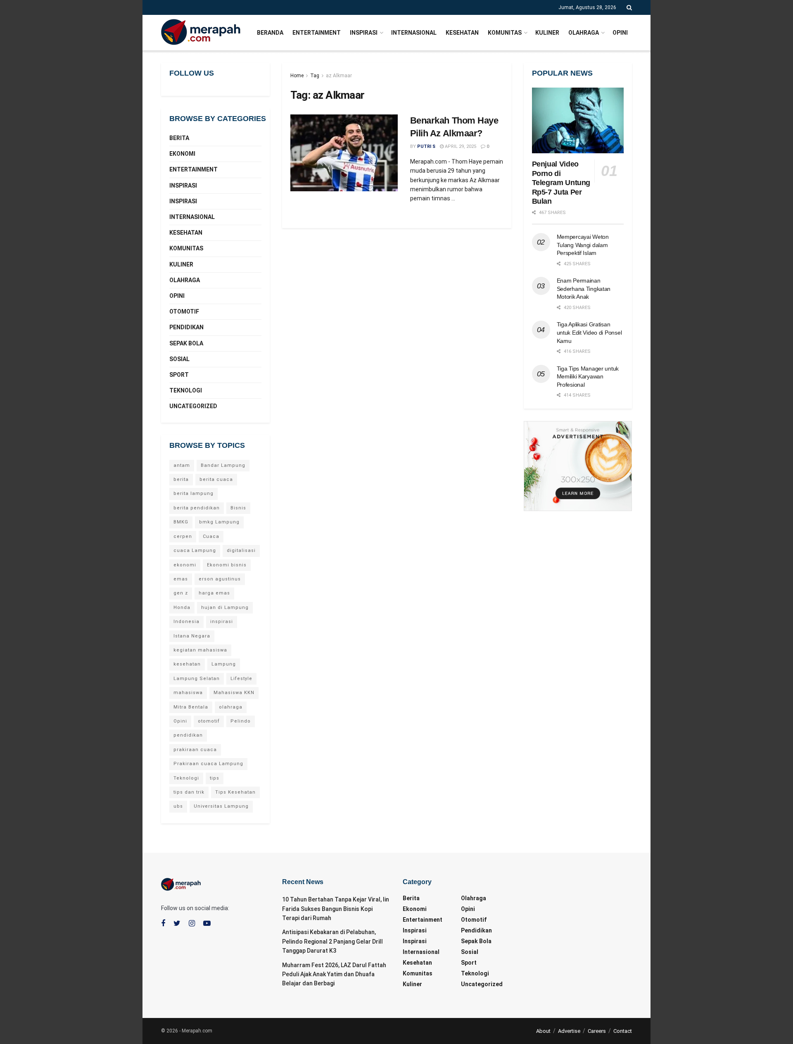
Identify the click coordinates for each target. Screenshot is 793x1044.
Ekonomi (182, 153)
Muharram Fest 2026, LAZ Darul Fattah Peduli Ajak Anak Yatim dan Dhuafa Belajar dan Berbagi (334, 974)
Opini (620, 32)
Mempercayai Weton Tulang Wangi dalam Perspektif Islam (583, 244)
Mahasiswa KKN (234, 692)
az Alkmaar (339, 75)
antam (181, 465)
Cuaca (211, 536)
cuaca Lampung (194, 550)
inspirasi (221, 621)
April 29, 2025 (460, 146)
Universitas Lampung (221, 806)
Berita (179, 138)
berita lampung (193, 493)
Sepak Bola (186, 343)
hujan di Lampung (225, 607)
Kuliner (547, 32)
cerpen (182, 536)
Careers (597, 1031)
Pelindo (240, 721)
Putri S (426, 146)
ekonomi (184, 565)
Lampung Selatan (196, 678)
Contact (622, 1031)
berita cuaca (216, 479)
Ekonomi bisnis (227, 565)
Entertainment (316, 32)
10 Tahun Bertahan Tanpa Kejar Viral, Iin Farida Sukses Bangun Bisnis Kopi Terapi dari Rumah (335, 908)
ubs (178, 806)
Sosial (179, 359)
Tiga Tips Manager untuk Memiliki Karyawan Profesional (588, 376)
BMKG (180, 522)
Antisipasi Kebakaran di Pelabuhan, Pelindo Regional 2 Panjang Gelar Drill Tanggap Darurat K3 (332, 941)
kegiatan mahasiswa (200, 650)
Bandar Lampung (223, 465)
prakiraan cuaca (195, 749)
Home (297, 75)
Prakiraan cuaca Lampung (208, 763)
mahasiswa (188, 692)
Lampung (223, 664)
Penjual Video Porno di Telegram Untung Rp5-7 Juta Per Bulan (561, 182)
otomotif (209, 721)
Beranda (270, 32)
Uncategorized (193, 406)
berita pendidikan (196, 508)
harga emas (214, 593)
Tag (314, 75)
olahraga (230, 707)
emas (180, 579)
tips (214, 778)
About (543, 1031)
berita (181, 479)
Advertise (569, 1031)
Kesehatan (462, 32)
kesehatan (187, 664)
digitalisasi (241, 550)
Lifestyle (241, 678)
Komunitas (505, 32)
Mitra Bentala (190, 707)
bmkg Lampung (219, 522)
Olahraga (583, 32)
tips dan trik (188, 792)
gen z (180, 593)
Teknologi (185, 390)
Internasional (414, 32)
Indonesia (186, 621)
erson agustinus (220, 579)
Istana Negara (191, 636)
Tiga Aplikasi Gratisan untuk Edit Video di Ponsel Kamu (589, 332)
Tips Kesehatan (235, 792)
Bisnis (238, 508)
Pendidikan (186, 327)
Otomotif (184, 311)
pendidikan (188, 735)
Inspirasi (364, 32)
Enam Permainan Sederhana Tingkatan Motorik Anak (584, 288)
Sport (179, 374)
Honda (181, 607)
